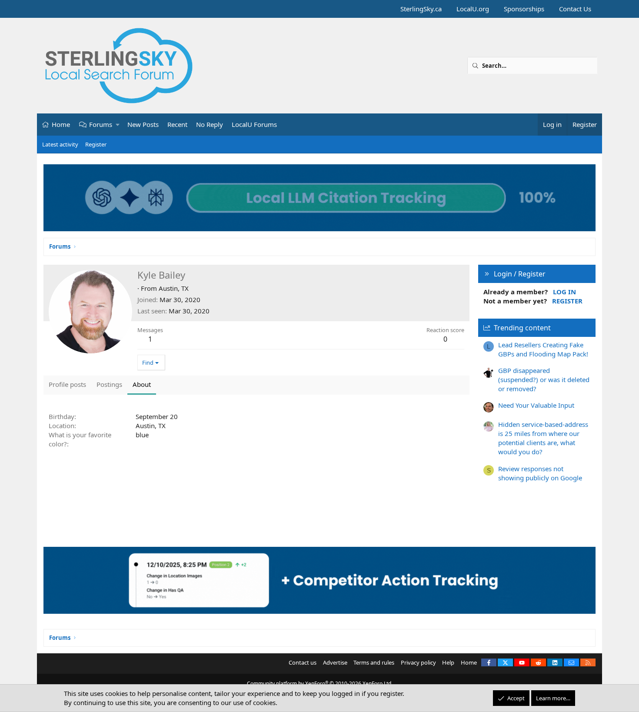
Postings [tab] (109, 384)
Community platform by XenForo (320, 683)
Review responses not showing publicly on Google (540, 473)
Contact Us (575, 8)
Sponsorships (524, 8)
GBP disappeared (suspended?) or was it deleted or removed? (543, 379)
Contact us (302, 662)
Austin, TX (174, 288)
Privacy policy (418, 662)
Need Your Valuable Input (536, 405)
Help (448, 662)
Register (95, 144)
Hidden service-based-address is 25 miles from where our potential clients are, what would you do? (543, 438)
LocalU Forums (254, 124)
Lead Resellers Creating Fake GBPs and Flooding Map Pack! (543, 349)
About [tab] (142, 384)
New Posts (143, 124)
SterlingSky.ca (421, 8)
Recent (177, 124)
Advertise (335, 662)
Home (61, 124)
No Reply (209, 124)
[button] (118, 124)
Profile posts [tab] (67, 384)
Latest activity (60, 144)
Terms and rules (373, 662)
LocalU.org (472, 8)
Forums (100, 124)
